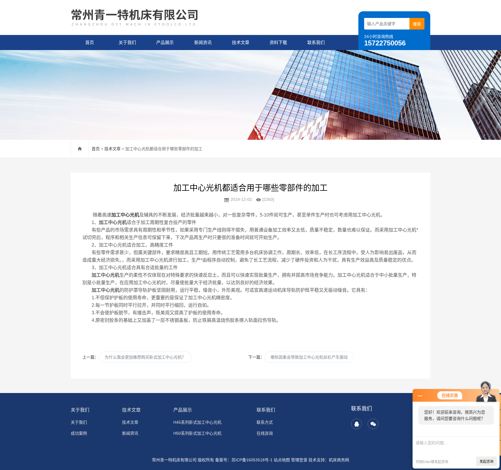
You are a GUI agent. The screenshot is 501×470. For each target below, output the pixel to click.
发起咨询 (486, 462)
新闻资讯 (203, 42)
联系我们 (316, 42)
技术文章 (240, 42)
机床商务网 (339, 460)
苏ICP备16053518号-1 (252, 460)
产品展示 (165, 42)
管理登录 (299, 460)
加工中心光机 (125, 214)
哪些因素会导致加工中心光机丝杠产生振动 (309, 357)
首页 (89, 42)
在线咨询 (265, 433)
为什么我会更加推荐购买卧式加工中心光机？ (145, 357)
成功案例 (79, 433)
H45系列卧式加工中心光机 (197, 422)
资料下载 (278, 42)
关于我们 (127, 42)
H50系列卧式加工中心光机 (197, 433)
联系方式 (265, 422)
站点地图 (282, 460)
